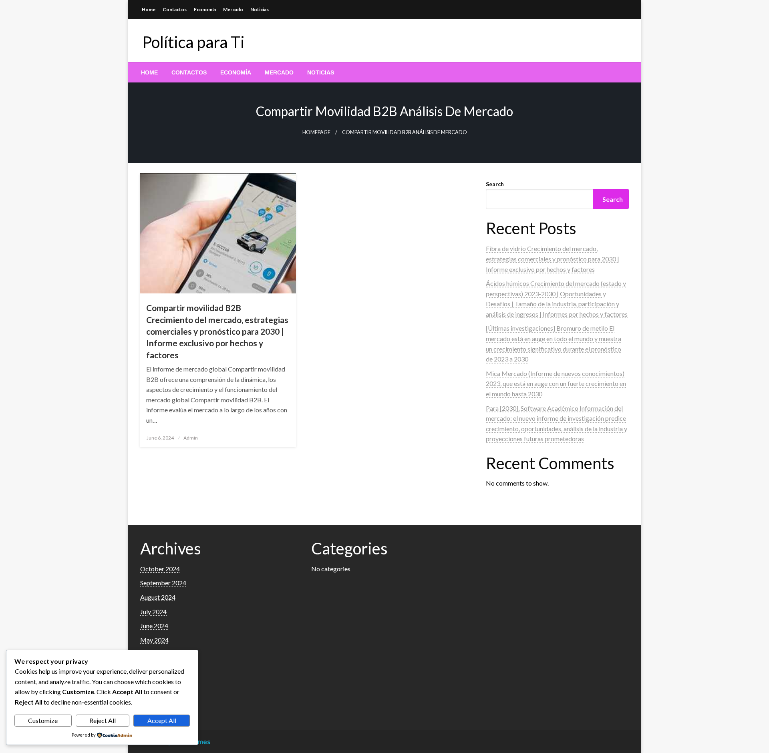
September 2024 (163, 582)
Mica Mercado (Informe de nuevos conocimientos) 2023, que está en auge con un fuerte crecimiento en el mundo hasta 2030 (556, 383)
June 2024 (154, 625)
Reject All (102, 720)
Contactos (175, 9)
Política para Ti (193, 42)
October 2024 (160, 568)
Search (495, 184)
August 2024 (157, 597)
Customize (43, 720)
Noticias (259, 9)
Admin (190, 438)
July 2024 (153, 611)
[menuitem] (149, 72)
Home (148, 9)
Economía (205, 9)
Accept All (161, 720)
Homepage (316, 132)
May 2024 (154, 640)
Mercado (233, 9)
